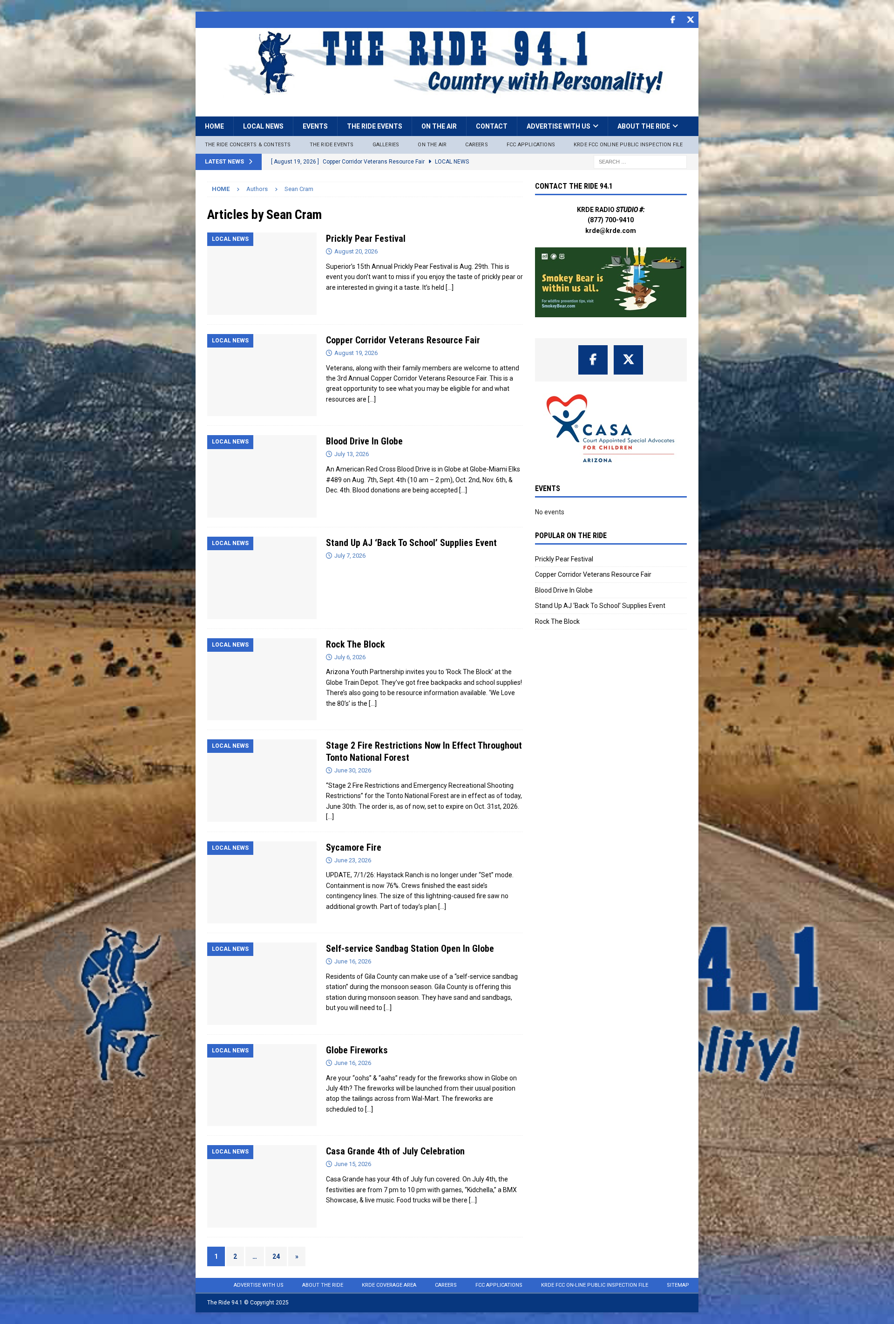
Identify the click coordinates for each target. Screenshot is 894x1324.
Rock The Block (355, 644)
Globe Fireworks (357, 1050)
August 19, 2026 (356, 352)
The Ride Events (374, 126)
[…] (450, 287)
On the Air (439, 126)
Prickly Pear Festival (366, 238)
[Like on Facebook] (672, 20)
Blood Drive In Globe (364, 441)
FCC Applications (531, 145)
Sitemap (678, 1285)
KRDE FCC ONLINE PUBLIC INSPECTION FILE (628, 145)
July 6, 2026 (350, 657)
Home (214, 126)
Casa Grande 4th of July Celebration (395, 1151)
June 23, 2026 (352, 860)
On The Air (432, 145)
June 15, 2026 (352, 1163)
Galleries (386, 145)
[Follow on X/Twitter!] (690, 20)
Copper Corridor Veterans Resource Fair (403, 340)
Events (315, 126)
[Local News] (262, 273)
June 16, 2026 (352, 961)
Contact (492, 126)
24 (276, 1256)
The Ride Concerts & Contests (248, 145)
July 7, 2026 (350, 555)
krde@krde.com (610, 230)
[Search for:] (640, 161)
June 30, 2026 (352, 770)
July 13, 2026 (351, 453)
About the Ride (643, 126)
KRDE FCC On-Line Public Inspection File (594, 1285)
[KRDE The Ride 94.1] (447, 92)
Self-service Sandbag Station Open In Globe (410, 948)
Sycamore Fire (353, 847)
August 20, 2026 (356, 251)
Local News (263, 126)
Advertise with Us (558, 126)
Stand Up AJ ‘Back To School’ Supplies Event (411, 542)
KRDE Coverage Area (389, 1285)
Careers (476, 145)
